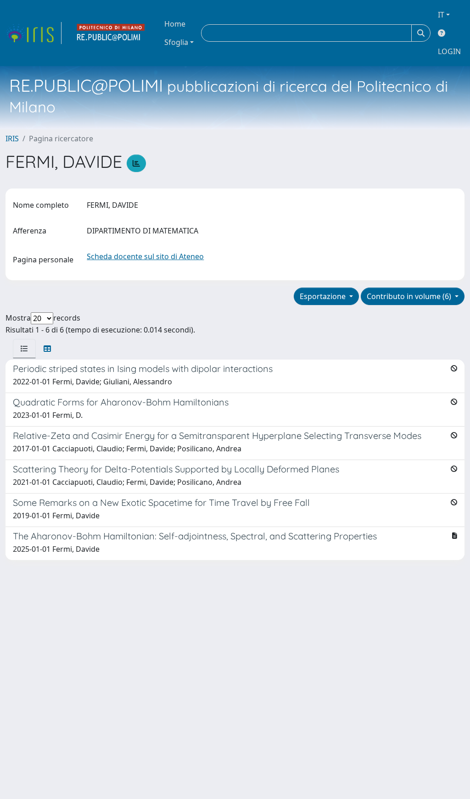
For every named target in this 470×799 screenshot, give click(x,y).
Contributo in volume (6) (410, 296)
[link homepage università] (111, 33)
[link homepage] (34, 33)
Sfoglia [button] (176, 42)
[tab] (24, 348)
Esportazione (323, 296)
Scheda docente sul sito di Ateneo (145, 256)
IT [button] (441, 15)
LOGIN (449, 51)
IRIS (12, 138)
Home (174, 24)
